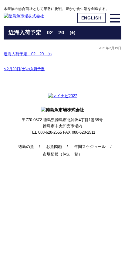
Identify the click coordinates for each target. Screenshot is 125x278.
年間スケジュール (90, 146)
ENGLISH (91, 17)
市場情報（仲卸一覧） (62, 154)
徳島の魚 (26, 146)
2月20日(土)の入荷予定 (24, 69)
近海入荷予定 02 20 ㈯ (28, 54)
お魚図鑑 (54, 146)
